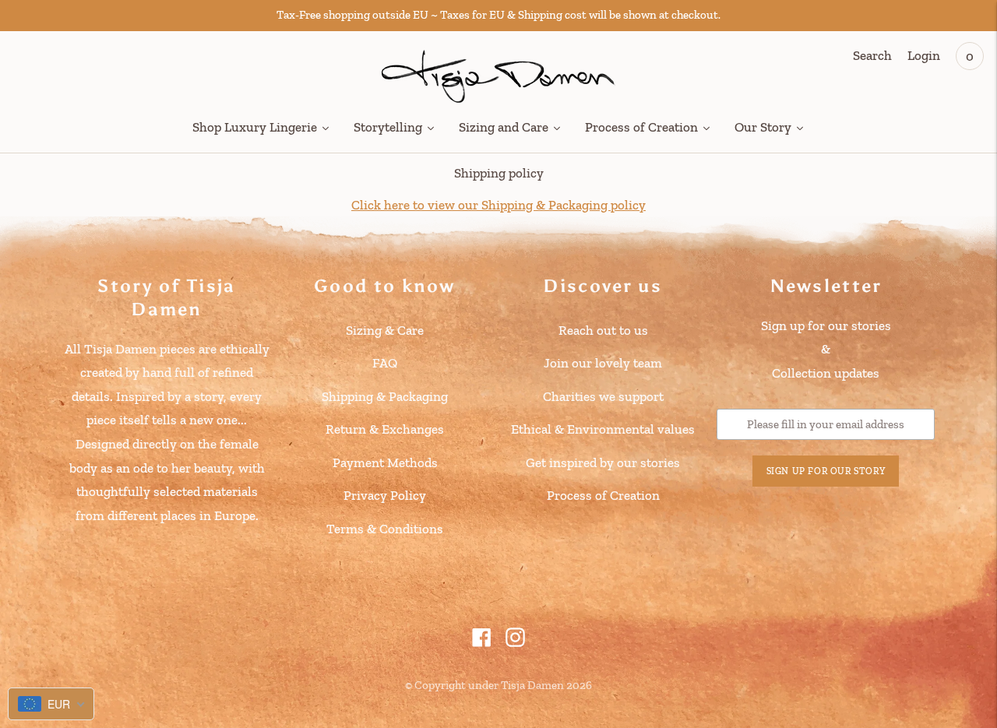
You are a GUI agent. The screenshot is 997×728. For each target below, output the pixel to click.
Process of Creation (603, 495)
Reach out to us (603, 330)
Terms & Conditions (384, 528)
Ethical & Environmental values (603, 429)
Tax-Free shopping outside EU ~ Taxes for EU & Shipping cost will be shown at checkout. (498, 15)
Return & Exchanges (385, 429)
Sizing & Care (385, 330)
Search (872, 55)
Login (923, 55)
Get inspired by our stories (603, 462)
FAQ (384, 363)
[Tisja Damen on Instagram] (515, 642)
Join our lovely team (603, 363)
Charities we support (603, 396)
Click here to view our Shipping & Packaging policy (498, 205)
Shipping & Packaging (385, 396)
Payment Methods (385, 462)
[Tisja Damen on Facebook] (481, 642)
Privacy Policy (384, 495)
